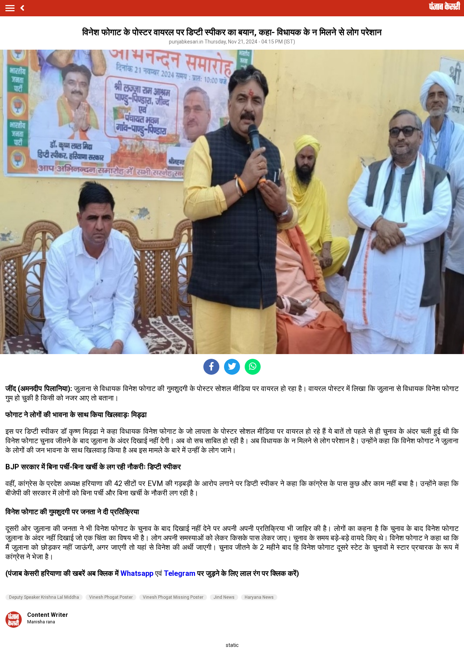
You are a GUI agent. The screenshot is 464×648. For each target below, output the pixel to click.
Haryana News (259, 597)
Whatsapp (137, 573)
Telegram (179, 573)
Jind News (224, 597)
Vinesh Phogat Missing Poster (173, 597)
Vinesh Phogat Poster (111, 597)
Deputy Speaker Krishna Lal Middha (44, 597)
